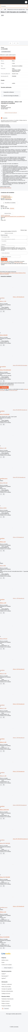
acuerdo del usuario (18, 262)
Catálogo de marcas (6, 993)
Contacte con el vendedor (7, 58)
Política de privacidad (6, 986)
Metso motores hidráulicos (6, 272)
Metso (13, 60)
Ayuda (3, 962)
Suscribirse (4, 387)
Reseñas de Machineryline (7, 991)
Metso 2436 (3, 565)
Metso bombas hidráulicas (17, 272)
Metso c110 (3, 541)
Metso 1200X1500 (4, 809)
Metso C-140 (3, 448)
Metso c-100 (3, 301)
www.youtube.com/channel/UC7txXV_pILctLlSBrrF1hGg (13, 216)
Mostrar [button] (12, 208)
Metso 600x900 (3, 335)
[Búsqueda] (26, 6)
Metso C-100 (3, 708)
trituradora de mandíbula (17, 65)
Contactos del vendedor (7, 964)
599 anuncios (8, 198)
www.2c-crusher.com (5, 215)
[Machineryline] (5, 9)
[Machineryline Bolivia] (9, 2)
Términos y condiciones (7, 984)
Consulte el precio (6, 51)
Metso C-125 (3, 673)
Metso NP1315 (3, 638)
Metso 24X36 (3, 508)
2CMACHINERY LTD (5, 195)
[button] (26, 2)
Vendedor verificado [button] (6, 197)
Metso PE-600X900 (4, 414)
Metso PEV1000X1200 (5, 370)
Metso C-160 (3, 742)
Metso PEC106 (3, 483)
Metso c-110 (3, 912)
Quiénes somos (5, 960)
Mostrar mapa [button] (24, 230)
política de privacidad (5, 262)
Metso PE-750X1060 (5, 843)
